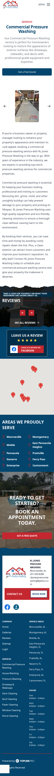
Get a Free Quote (27, 71)
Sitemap (6, 643)
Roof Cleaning (9, 699)
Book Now (38, 594)
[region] (27, 106)
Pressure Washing (11, 678)
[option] (27, 106)
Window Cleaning (11, 710)
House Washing (10, 673)
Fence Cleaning (10, 715)
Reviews (6, 638)
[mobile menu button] (48, 4)
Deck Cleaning (9, 693)
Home (5, 626)
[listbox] (27, 106)
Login (5, 649)
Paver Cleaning (10, 704)
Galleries (6, 632)
